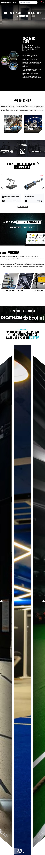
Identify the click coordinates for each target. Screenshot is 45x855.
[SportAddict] (8, 2)
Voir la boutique (23, 206)
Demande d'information (28, 227)
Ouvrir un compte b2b (16, 227)
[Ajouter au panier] (3, 201)
